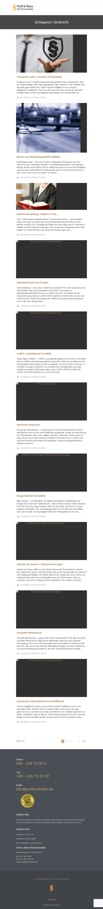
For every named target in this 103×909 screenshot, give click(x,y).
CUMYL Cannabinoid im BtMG (34, 353)
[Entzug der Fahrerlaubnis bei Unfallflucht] (51, 678)
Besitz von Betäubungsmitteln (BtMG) (38, 157)
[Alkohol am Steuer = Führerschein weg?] (51, 541)
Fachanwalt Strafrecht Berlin (33, 97)
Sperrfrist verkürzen (28, 424)
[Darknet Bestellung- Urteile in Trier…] (51, 196)
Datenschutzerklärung (51, 905)
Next (84, 741)
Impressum (51, 900)
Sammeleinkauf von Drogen (33, 282)
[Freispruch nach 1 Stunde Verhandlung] (51, 54)
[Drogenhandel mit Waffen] (51, 473)
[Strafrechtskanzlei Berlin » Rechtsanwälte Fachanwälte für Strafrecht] (22, 7)
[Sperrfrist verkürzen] (51, 401)
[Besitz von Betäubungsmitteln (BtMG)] (51, 128)
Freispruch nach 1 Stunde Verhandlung (39, 77)
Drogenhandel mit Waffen (31, 496)
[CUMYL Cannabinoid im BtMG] (51, 330)
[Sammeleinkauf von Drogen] (51, 259)
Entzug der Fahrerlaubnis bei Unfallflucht (40, 701)
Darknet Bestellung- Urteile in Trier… (38, 214)
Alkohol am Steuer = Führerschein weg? (40, 564)
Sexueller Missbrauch (29, 632)
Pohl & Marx (43, 879)
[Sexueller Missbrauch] (51, 609)
